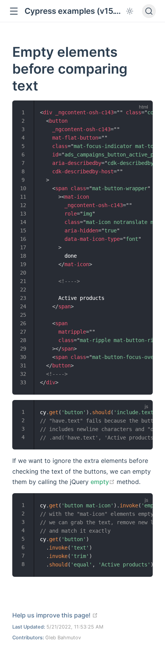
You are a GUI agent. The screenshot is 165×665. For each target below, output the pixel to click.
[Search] (149, 11)
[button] (13, 11)
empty (103, 482)
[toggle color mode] (130, 11)
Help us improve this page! (55, 615)
